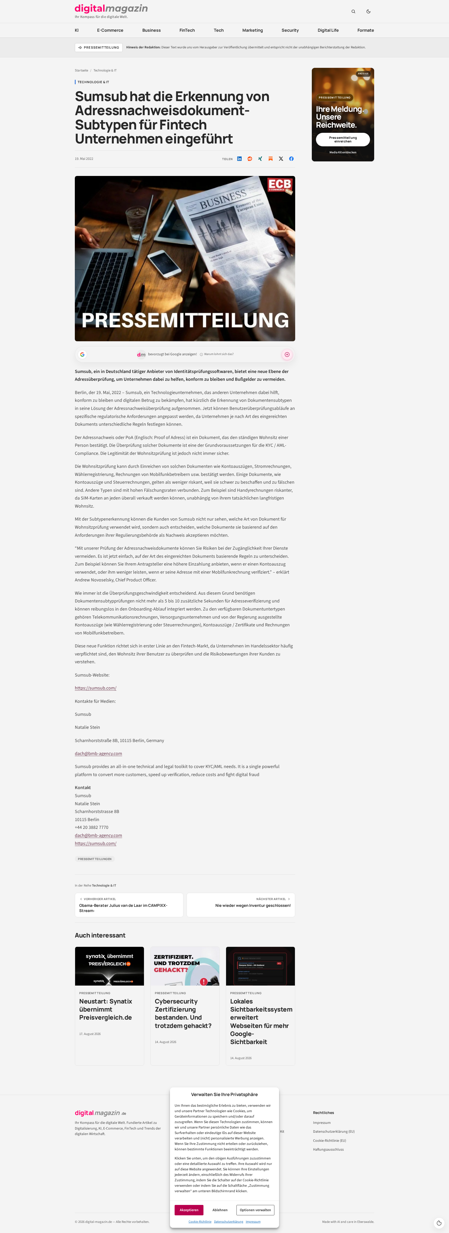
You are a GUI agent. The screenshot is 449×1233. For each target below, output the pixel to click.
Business (151, 30)
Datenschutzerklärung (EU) (334, 1131)
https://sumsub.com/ (95, 688)
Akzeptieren (189, 1210)
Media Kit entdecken (342, 152)
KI (76, 30)
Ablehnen (220, 1210)
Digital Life (328, 30)
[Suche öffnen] (353, 11)
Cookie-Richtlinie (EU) (329, 1140)
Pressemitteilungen (95, 859)
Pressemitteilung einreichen (343, 139)
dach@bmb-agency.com (98, 753)
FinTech (187, 30)
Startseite (81, 70)
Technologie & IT (105, 70)
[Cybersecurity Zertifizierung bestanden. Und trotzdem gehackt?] (185, 966)
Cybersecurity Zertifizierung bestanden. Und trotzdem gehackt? (183, 1013)
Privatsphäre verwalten (439, 1223)
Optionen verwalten (255, 1210)
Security (290, 30)
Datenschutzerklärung (228, 1221)
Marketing (252, 30)
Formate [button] (366, 30)
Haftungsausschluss (328, 1149)
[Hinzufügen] (82, 354)
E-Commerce (110, 30)
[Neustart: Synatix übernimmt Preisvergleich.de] (109, 966)
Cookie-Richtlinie (200, 1221)
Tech (219, 30)
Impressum (253, 1221)
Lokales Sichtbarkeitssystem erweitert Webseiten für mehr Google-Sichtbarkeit (261, 1021)
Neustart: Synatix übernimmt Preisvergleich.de (105, 1009)
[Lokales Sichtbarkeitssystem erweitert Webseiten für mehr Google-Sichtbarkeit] (260, 966)
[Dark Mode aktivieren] (368, 11)
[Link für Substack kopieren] (270, 159)
